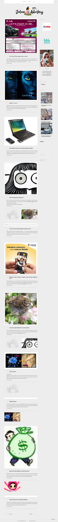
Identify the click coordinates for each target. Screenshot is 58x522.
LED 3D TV (15, 101)
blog (22, 330)
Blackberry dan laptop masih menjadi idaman (21, 148)
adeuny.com (45, 73)
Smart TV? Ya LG (13, 103)
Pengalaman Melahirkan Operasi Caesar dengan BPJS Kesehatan (46, 136)
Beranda (24, 1)
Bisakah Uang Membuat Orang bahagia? (19, 471)
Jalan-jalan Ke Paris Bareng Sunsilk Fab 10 (20, 228)
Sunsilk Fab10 (11, 227)
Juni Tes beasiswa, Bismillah (16, 197)
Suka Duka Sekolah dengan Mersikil (18, 499)
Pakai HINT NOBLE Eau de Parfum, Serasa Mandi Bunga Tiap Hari (46, 122)
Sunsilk (24, 231)
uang (17, 469)
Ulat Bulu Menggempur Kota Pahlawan (19, 327)
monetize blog (11, 469)
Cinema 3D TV (11, 101)
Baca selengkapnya (9, 205)
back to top (53, 519)
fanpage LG (27, 61)
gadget (10, 146)
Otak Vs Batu (12, 371)
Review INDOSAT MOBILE (13, 275)
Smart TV (19, 101)
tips (15, 469)
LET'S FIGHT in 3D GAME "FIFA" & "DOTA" (18, 56)
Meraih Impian (12, 401)
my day (10, 326)
